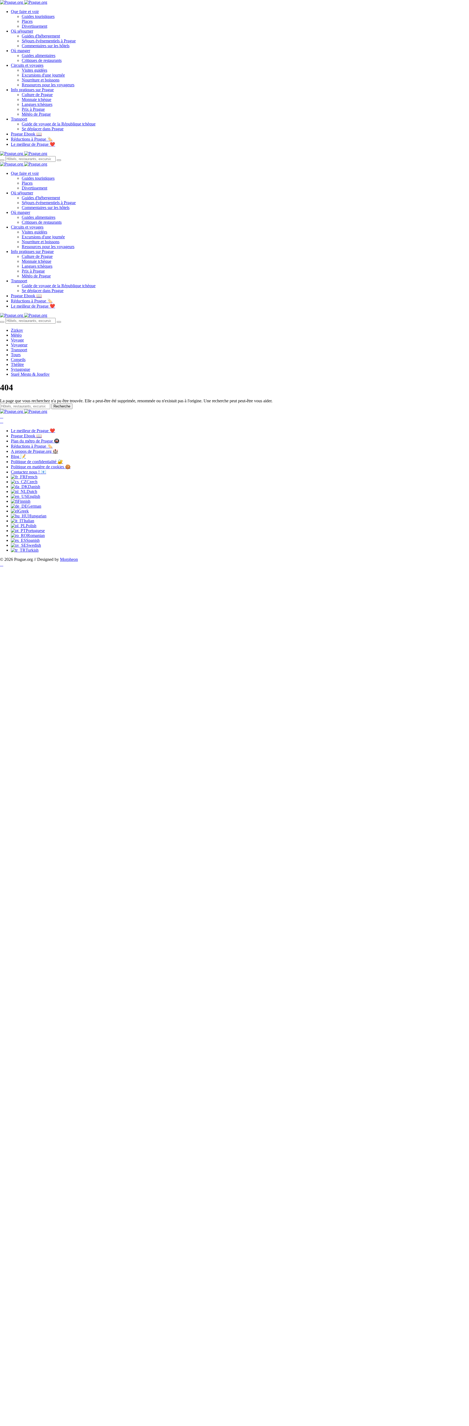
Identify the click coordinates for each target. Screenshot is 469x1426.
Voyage (17, 340)
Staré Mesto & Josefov (30, 374)
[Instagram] (1, 421)
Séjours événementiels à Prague (49, 41)
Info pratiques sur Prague (32, 89)
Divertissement (34, 26)
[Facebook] (1, 416)
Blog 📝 (18, 456)
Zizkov (17, 330)
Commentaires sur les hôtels (45, 45)
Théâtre (17, 364)
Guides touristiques (38, 16)
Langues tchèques (37, 104)
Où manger (20, 50)
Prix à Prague (33, 109)
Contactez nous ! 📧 (28, 472)
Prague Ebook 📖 (26, 134)
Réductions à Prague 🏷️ (32, 139)
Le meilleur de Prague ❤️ (33, 144)
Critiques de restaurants (42, 60)
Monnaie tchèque (36, 99)
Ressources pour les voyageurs (48, 85)
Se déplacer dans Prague (43, 129)
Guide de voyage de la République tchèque (59, 124)
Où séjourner (22, 31)
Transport (19, 119)
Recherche (61, 406)
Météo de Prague (36, 114)
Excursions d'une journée (43, 75)
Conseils (18, 359)
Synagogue (20, 369)
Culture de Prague (37, 94)
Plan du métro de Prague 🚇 (35, 441)
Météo (16, 335)
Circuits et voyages (27, 65)
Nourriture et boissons (40, 80)
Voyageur (19, 345)
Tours (16, 354)
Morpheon (69, 559)
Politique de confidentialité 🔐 (37, 461)
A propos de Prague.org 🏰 (34, 451)
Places (27, 21)
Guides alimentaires (38, 55)
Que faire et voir (25, 11)
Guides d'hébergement (41, 36)
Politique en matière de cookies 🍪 (41, 466)
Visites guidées (34, 70)
